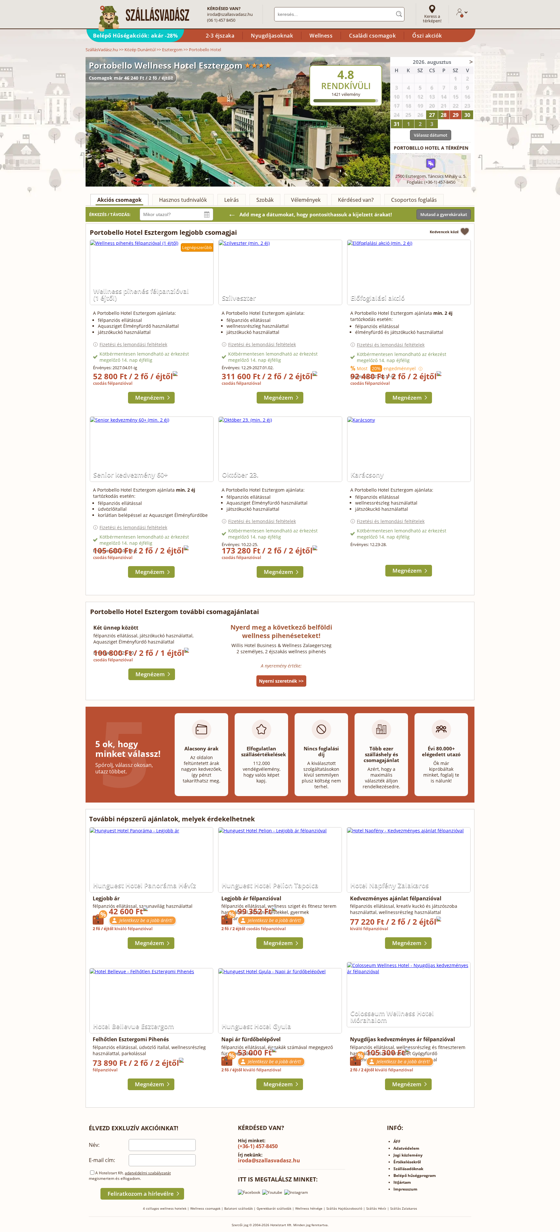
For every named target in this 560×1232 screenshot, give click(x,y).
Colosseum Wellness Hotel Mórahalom (392, 1016)
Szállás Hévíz (376, 1208)
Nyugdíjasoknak (272, 35)
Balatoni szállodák (238, 1208)
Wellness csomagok (205, 1208)
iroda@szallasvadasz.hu (230, 14)
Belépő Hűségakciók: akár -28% (135, 35)
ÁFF (397, 1141)
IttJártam (402, 1182)
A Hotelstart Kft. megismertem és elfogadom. (130, 1175)
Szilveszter (239, 297)
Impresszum (405, 1189)
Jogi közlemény (408, 1155)
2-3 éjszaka (220, 35)
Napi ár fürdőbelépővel (251, 1039)
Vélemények (306, 199)
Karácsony (367, 474)
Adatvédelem (406, 1148)
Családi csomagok (372, 35)
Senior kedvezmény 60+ (130, 474)
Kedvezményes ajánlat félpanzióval (395, 898)
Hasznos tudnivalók (183, 199)
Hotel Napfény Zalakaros (389, 885)
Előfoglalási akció (378, 297)
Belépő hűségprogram (414, 1175)
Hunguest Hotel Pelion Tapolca (270, 885)
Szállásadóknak (408, 1168)
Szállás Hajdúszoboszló (344, 1208)
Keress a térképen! (432, 18)
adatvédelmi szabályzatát (148, 1173)
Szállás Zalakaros (403, 1208)
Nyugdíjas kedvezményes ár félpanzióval (402, 1039)
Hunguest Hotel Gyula (256, 1026)
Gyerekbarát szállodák (274, 1208)
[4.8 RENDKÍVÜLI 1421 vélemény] (363, 61)
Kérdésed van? (356, 199)
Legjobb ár (106, 898)
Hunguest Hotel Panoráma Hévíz (144, 885)
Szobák (265, 199)
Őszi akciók (427, 35)
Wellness (320, 35)
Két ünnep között (115, 627)
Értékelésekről (407, 1162)
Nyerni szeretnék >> (281, 681)
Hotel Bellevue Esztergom (133, 1026)
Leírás (231, 199)
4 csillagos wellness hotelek (164, 1208)
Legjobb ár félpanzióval (251, 898)
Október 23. (240, 474)
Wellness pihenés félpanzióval (141, 294)
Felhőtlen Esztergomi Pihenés (131, 1039)
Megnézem (149, 397)
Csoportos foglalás (414, 199)
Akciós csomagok (119, 199)
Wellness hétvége (308, 1208)
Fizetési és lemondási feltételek (133, 344)
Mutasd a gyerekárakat (443, 214)
